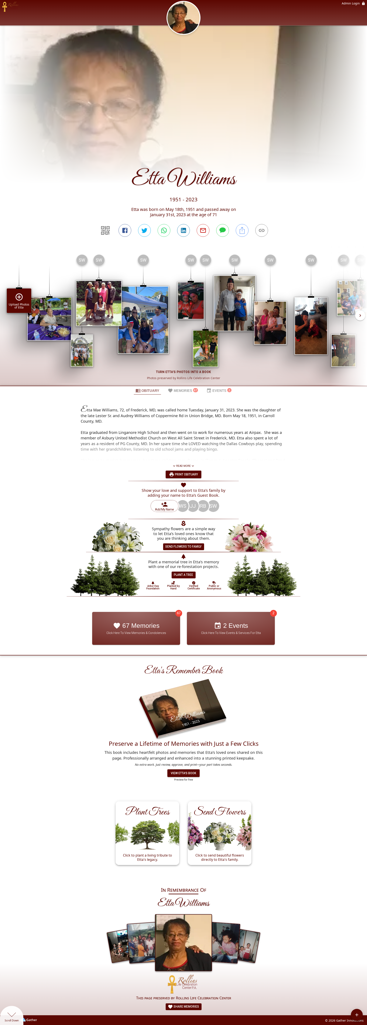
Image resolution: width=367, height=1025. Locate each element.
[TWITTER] (144, 230)
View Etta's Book (183, 773)
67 (179, 613)
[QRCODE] (105, 230)
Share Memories (186, 1006)
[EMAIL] (203, 230)
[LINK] (261, 230)
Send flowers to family (183, 546)
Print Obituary (186, 474)
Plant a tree (183, 574)
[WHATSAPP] (164, 230)
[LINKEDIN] (183, 230)
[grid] (183, 318)
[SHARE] (242, 230)
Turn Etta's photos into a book (183, 372)
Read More (183, 465)
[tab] (147, 390)
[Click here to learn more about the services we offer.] (183, 985)
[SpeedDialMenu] (357, 1015)
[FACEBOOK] (125, 230)
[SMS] (222, 230)
